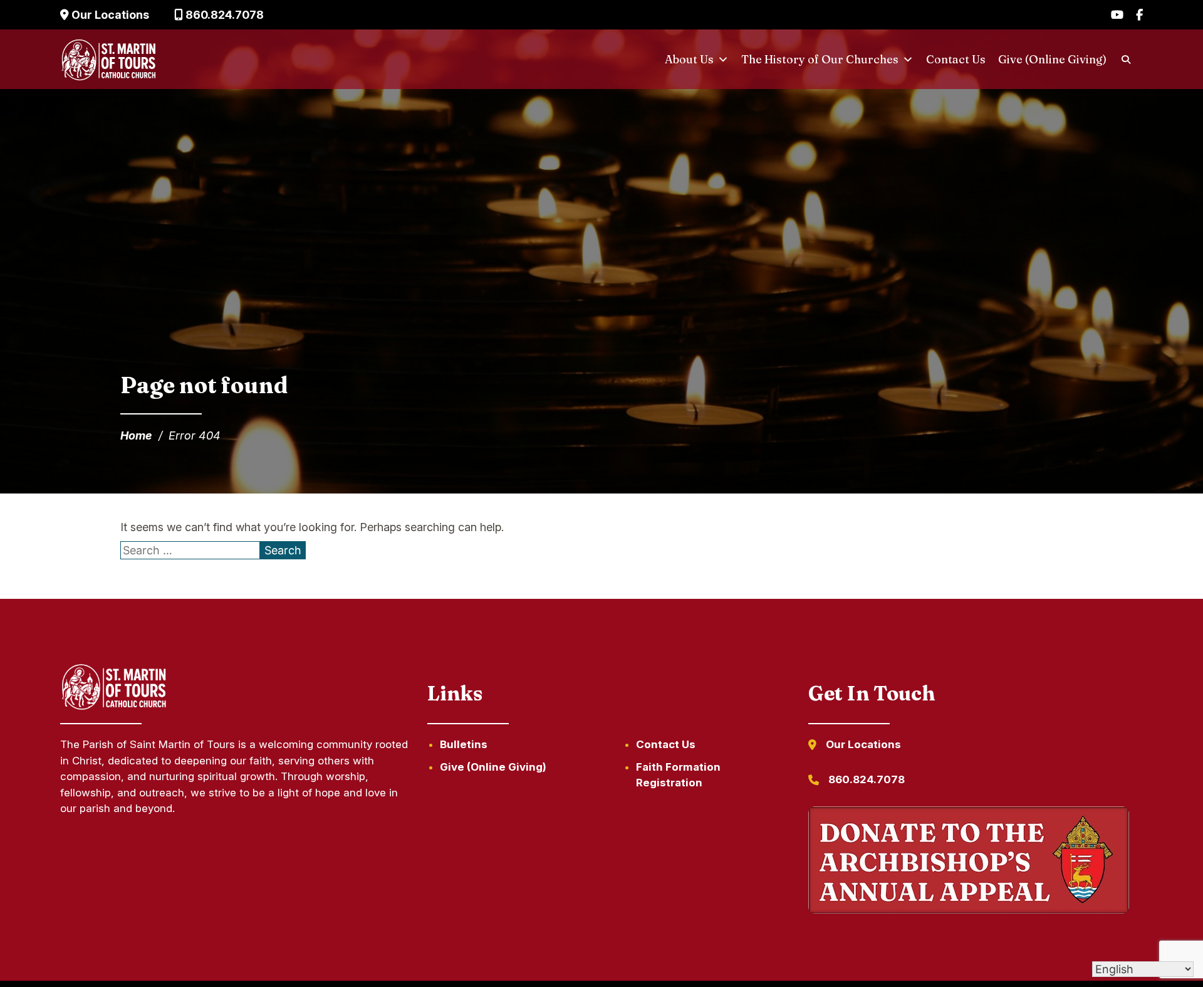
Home (136, 435)
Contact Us (956, 59)
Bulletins (463, 744)
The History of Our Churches (819, 59)
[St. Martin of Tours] (109, 59)
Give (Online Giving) (1052, 59)
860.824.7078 (223, 14)
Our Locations (109, 14)
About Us (689, 59)
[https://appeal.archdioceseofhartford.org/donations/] (968, 862)
